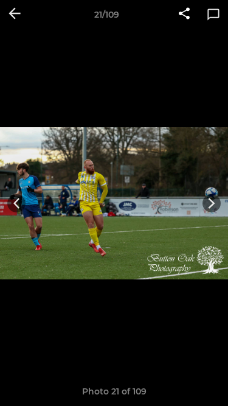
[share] (184, 14)
